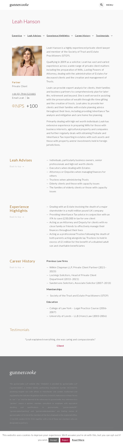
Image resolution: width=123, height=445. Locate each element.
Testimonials (102, 35)
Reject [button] (65, 440)
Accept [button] (53, 440)
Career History (82, 35)
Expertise (17, 35)
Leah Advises (34, 35)
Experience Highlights (58, 35)
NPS (26, 106)
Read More (78, 440)
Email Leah (18, 97)
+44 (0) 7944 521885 (24, 93)
